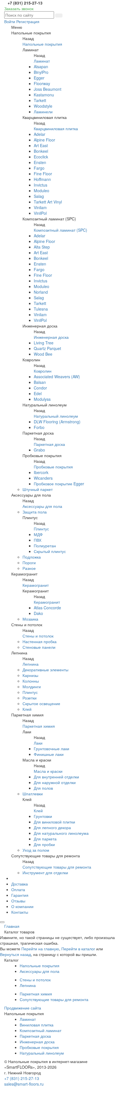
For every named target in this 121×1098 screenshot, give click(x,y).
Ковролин (42, 371)
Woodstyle (43, 106)
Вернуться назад (15, 954)
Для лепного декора (52, 827)
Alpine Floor (44, 140)
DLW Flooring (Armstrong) (57, 421)
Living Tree (43, 343)
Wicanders (43, 478)
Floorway (42, 83)
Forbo (39, 427)
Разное (29, 568)
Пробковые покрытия (53, 467)
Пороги (29, 562)
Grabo (39, 450)
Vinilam (40, 207)
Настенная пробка (40, 641)
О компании (22, 906)
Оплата (18, 889)
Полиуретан (45, 545)
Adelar (39, 134)
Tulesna (41, 309)
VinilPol (40, 213)
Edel (38, 393)
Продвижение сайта (22, 1008)
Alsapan (41, 66)
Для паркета (45, 839)
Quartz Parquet (47, 348)
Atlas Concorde (47, 607)
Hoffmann (42, 179)
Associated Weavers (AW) (57, 376)
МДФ (38, 534)
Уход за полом (36, 850)
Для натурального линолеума (61, 833)
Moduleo (41, 190)
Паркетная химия (39, 726)
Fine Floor (43, 173)
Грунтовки (43, 816)
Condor (40, 388)
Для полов (43, 788)
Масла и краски (48, 771)
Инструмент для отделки (45, 872)
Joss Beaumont (47, 89)
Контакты (19, 912)
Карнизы (30, 675)
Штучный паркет (38, 489)
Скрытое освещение (41, 703)
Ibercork (41, 472)
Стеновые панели (39, 647)
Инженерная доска (51, 337)
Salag (39, 196)
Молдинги (32, 686)
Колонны (31, 681)
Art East (41, 145)
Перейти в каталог (78, 948)
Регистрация (27, 21)
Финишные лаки (49, 754)
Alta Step (42, 247)
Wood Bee (43, 354)
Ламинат (42, 61)
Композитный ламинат (40, 1030)
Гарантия (19, 895)
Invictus (40, 185)
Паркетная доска (49, 444)
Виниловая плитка (36, 1025)
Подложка (32, 557)
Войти (9, 21)
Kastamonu (44, 95)
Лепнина (31, 664)
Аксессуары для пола (42, 506)
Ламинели (43, 111)
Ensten (40, 162)
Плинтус (41, 529)
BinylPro (41, 72)
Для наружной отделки (55, 782)
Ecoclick (41, 157)
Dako (38, 613)
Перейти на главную (40, 948)
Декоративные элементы (45, 669)
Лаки (38, 743)
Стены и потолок (38, 636)
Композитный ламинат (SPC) (60, 230)
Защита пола (35, 512)
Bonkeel (41, 151)
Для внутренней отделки (56, 777)
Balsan (40, 382)
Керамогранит (36, 585)
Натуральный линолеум (56, 416)
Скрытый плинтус (50, 551)
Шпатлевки (33, 793)
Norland (41, 292)
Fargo (39, 168)
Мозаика (30, 619)
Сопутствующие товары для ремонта (57, 867)
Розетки (30, 698)
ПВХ (37, 540)
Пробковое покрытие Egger (59, 483)
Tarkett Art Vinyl (48, 202)
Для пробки (44, 844)
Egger (39, 78)
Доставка (19, 884)
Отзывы (18, 901)
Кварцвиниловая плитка (56, 128)
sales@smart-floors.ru (24, 1084)
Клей (27, 709)
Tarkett (40, 100)
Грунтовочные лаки (51, 748)
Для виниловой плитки (54, 822)
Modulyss (42, 399)
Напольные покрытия (42, 44)
